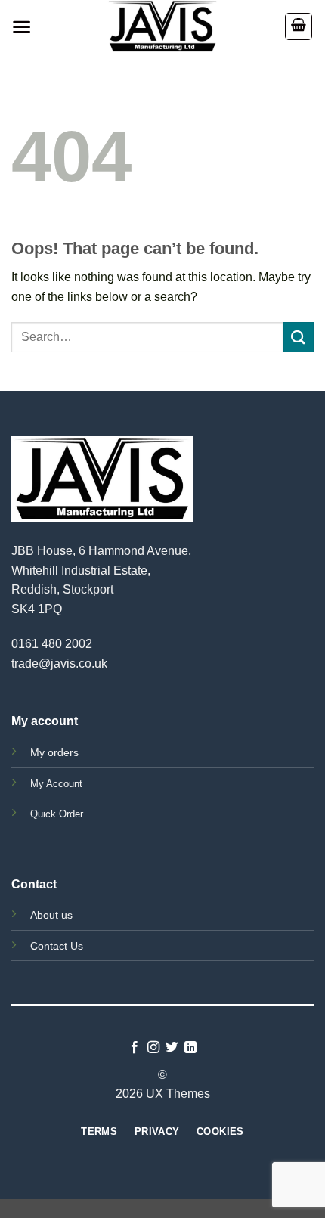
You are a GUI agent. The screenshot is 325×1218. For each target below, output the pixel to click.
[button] (21, 27)
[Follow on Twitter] (172, 1048)
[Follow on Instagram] (153, 1048)
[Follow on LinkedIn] (190, 1048)
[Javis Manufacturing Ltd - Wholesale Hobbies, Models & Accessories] (162, 26)
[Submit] (298, 337)
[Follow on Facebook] (134, 1048)
